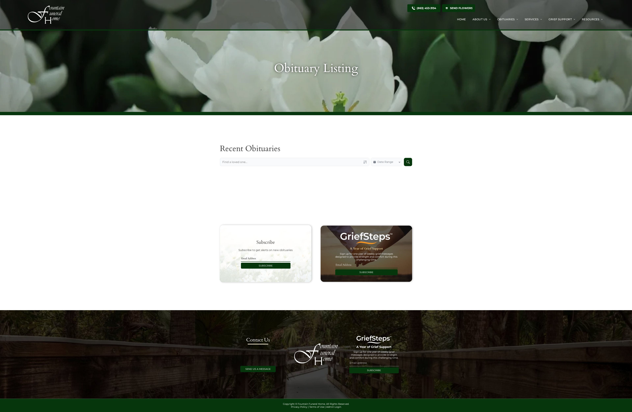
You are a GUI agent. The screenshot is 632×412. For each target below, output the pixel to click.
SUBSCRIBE (266, 265)
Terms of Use (316, 406)
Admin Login (333, 406)
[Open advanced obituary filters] (365, 162)
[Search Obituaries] (408, 162)
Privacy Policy (299, 406)
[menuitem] (461, 19)
